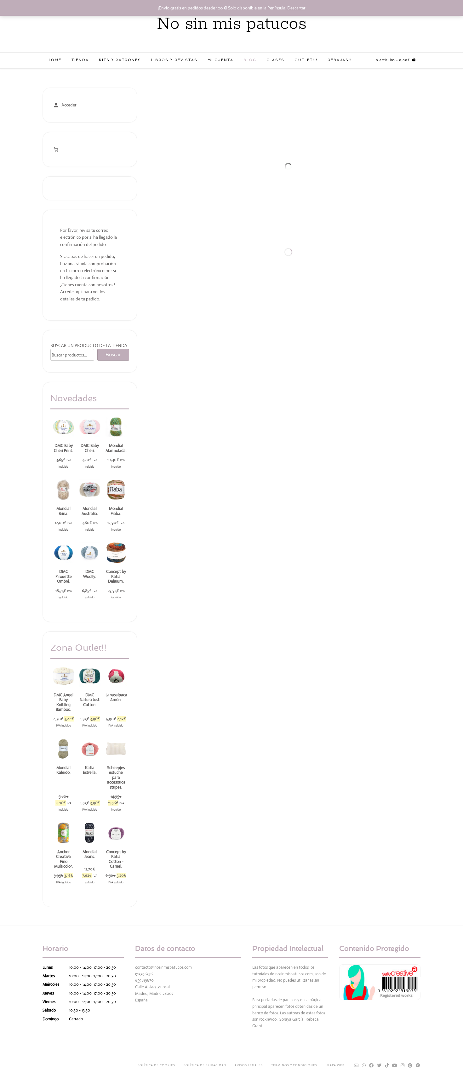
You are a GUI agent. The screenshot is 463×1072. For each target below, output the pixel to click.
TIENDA (80, 60)
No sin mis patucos (231, 23)
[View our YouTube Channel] (394, 1065)
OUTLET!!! (305, 60)
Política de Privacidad (205, 1065)
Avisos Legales (249, 1065)
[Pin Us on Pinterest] (410, 1065)
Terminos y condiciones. (294, 1065)
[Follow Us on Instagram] (403, 1065)
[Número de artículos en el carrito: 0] (55, 149)
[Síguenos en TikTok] (387, 1065)
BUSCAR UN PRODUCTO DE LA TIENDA (88, 345)
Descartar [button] (296, 8)
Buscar (113, 354)
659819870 (144, 980)
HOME (54, 60)
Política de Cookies (156, 1065)
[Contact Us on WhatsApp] (364, 1065)
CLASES (275, 60)
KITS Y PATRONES (120, 60)
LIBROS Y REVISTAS (174, 60)
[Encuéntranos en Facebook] (371, 1065)
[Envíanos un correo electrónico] (356, 1065)
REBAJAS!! (340, 60)
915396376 (144, 974)
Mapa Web (336, 1065)
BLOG (249, 60)
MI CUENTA (220, 60)
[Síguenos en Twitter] (379, 1065)
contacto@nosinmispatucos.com (163, 967)
